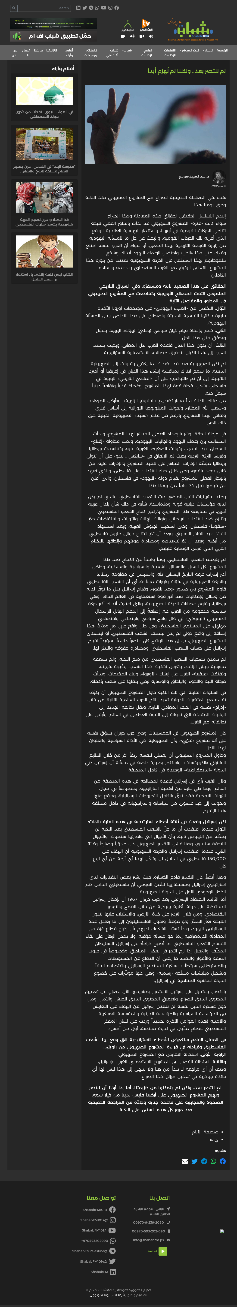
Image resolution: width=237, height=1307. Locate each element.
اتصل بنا (26, 52)
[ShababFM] (78, 8)
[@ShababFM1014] (84, 8)
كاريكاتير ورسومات (90, 52)
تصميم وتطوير (118, 1295)
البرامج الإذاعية (147, 52)
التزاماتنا (51, 50)
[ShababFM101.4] (116, 8)
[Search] (14, 8)
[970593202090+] (97, 8)
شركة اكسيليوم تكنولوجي (107, 1295)
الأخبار (209, 50)
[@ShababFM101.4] (110, 8)
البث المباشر (190, 50)
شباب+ (127, 50)
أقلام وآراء (69, 52)
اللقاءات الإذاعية (170, 52)
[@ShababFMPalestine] (91, 8)
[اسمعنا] (151, 36)
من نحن (14, 52)
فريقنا (38, 50)
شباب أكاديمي (112, 52)
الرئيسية (222, 50)
